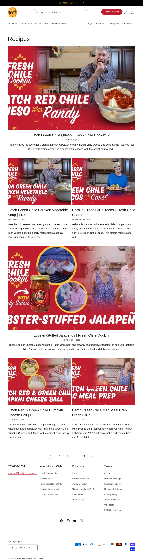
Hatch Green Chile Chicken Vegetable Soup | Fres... (38, 212)
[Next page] (92, 456)
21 (84, 456)
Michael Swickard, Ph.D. (83, 489)
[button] (31, 23)
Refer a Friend (78, 494)
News (74, 473)
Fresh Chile (20, 558)
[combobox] (60, 12)
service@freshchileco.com (22, 473)
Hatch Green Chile (48, 473)
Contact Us (109, 473)
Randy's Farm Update (50, 489)
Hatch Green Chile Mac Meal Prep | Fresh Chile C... (100, 412)
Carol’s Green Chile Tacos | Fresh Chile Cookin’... (103, 212)
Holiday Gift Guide (80, 478)
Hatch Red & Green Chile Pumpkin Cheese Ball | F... (35, 412)
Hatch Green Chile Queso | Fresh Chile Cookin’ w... (71, 135)
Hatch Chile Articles (49, 494)
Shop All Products (112, 12)
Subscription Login (112, 484)
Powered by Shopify (34, 558)
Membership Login (112, 478)
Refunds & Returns (113, 489)
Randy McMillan (79, 484)
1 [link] (51, 456)
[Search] (36, 12)
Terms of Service (112, 499)
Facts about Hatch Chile (51, 484)
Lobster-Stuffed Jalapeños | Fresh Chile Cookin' (71, 335)
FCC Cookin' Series (113, 510)
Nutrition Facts (46, 478)
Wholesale (109, 505)
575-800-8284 (16, 466)
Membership (78, 499)
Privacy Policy (110, 494)
